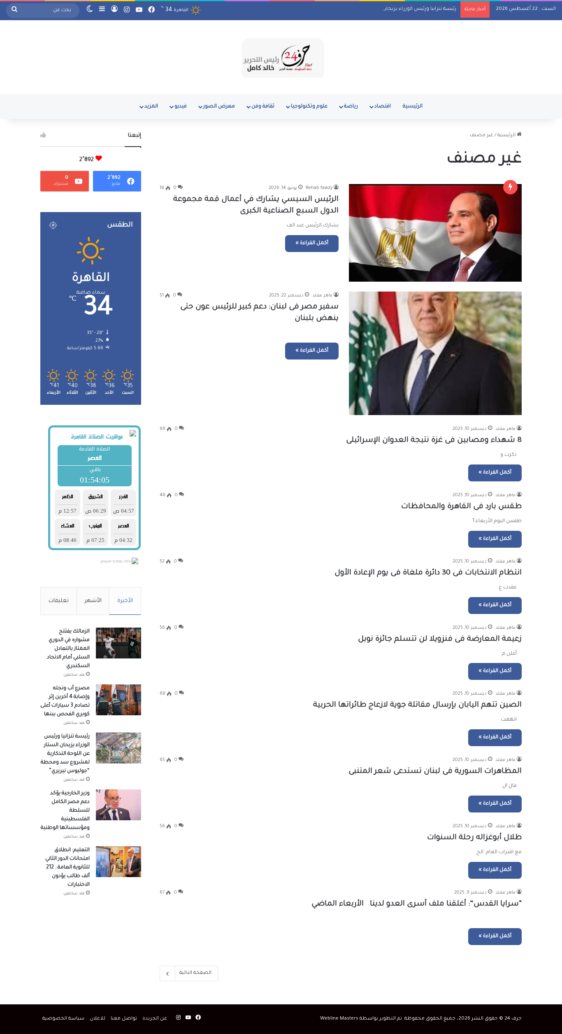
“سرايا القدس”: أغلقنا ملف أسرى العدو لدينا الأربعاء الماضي (414, 904)
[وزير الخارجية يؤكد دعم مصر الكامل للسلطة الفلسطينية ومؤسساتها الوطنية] (118, 804)
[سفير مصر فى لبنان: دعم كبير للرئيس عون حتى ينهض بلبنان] (435, 353)
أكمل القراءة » (311, 243)
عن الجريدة (154, 1019)
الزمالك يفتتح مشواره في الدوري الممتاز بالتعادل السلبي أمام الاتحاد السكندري (68, 649)
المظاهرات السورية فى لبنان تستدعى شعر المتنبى (435, 772)
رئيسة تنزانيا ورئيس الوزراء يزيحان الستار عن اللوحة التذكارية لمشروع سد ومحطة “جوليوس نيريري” (346, 9)
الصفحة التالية (195, 973)
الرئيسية (413, 107)
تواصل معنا (124, 1019)
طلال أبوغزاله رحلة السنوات (474, 838)
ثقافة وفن (262, 107)
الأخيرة (125, 601)
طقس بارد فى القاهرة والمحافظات (461, 507)
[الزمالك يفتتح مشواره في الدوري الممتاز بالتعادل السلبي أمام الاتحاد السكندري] (118, 643)
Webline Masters (339, 1019)
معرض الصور (219, 107)
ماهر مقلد (322, 295)
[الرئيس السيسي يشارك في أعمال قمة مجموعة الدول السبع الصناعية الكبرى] (435, 233)
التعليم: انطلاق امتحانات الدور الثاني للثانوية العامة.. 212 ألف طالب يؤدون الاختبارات (67, 867)
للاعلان (97, 1019)
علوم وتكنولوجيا (309, 107)
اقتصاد (382, 107)
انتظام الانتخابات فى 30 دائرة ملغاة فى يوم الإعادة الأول (428, 573)
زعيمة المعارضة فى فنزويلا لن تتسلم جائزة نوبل (440, 639)
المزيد (151, 107)
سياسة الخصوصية (63, 1019)
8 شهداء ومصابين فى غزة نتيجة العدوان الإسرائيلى (434, 440)
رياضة (351, 107)
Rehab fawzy (319, 188)
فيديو (180, 107)
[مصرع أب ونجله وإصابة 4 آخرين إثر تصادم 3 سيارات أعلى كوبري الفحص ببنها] (118, 699)
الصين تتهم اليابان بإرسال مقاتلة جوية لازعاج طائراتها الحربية (417, 705)
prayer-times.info (115, 562)
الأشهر (93, 601)
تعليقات (59, 601)
